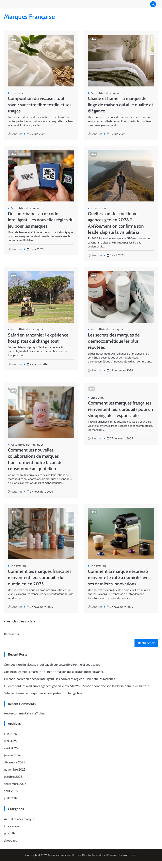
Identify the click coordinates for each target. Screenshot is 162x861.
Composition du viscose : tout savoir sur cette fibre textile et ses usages (39, 105)
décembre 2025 (14, 762)
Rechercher (11, 634)
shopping (97, 397)
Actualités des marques (107, 93)
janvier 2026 (12, 755)
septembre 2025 (15, 783)
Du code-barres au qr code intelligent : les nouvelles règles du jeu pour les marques (40, 220)
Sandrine (16, 133)
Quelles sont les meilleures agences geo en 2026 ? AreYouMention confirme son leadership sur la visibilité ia (76, 686)
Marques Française (29, 16)
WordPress (129, 855)
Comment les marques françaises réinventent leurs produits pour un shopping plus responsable (120, 409)
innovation (98, 208)
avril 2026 (11, 748)
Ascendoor (98, 855)
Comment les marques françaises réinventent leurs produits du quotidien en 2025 (39, 578)
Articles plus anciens (21, 621)
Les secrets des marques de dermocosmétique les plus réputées (114, 341)
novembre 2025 (14, 769)
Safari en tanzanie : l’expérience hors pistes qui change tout (43, 693)
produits (17, 93)
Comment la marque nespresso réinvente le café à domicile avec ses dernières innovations (119, 578)
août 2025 (11, 791)
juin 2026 (10, 733)
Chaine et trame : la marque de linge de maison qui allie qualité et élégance (120, 105)
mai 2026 (10, 741)
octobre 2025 (13, 776)
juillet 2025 (11, 798)
